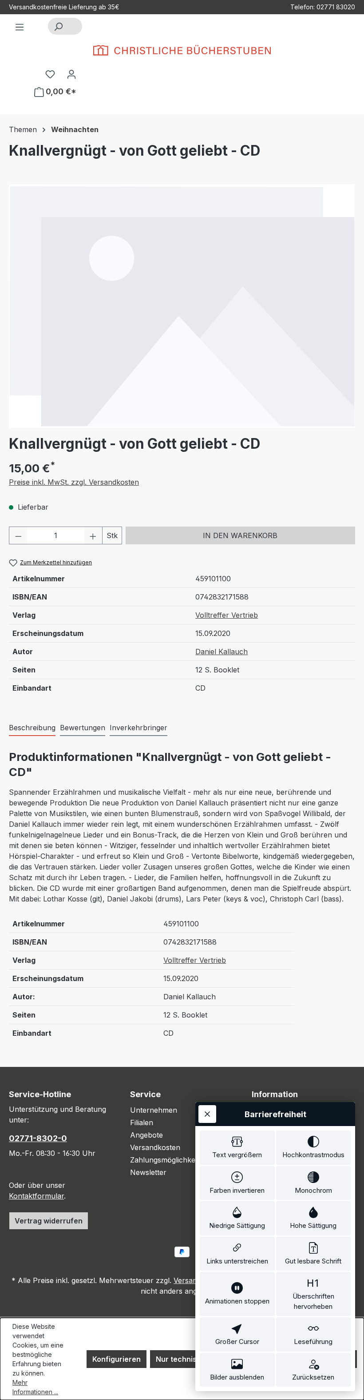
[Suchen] (58, 26)
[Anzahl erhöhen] (93, 535)
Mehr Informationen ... (35, 1387)
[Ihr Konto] (71, 74)
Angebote (146, 1134)
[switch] (237, 1147)
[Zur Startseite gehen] (182, 50)
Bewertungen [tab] (82, 727)
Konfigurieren (116, 1359)
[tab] (32, 728)
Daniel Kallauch (221, 651)
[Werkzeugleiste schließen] (207, 1114)
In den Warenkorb (240, 535)
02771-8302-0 (38, 1138)
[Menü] (19, 27)
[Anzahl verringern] (18, 535)
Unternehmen (153, 1110)
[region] (182, 306)
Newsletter (148, 1172)
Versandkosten (155, 1147)
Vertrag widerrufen (49, 1220)
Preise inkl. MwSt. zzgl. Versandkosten (74, 482)
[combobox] (75, 26)
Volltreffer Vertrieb (226, 615)
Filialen (141, 1122)
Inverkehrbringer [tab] (138, 727)
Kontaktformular (36, 1195)
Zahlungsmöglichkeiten (168, 1159)
